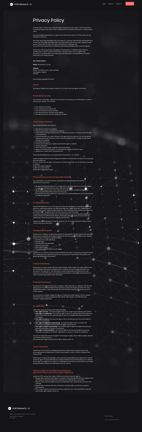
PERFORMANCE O (23, 4)
